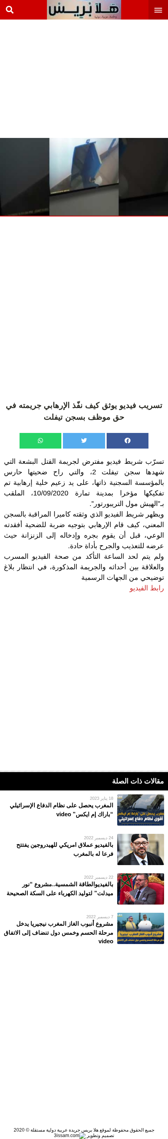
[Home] (84, 10)
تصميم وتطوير (100, 1135)
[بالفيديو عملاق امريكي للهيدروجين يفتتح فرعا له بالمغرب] (84, 849)
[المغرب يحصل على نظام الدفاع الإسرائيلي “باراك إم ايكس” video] (84, 810)
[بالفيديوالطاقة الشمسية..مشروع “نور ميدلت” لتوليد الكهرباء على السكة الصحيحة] (84, 888)
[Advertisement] (109, 78)
